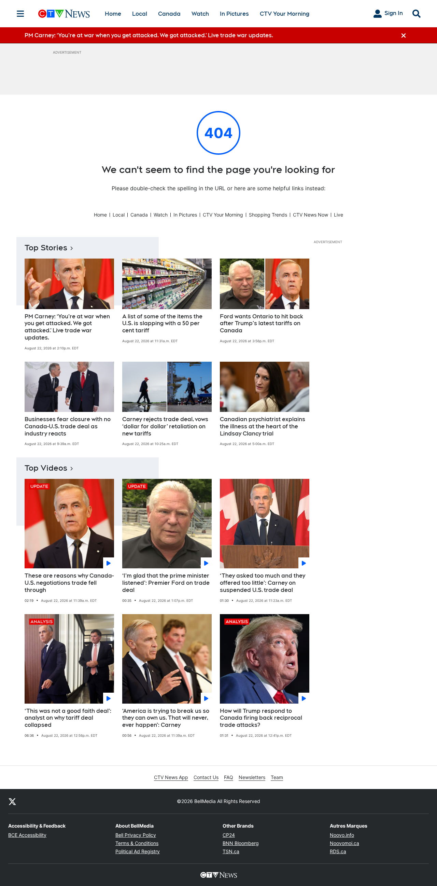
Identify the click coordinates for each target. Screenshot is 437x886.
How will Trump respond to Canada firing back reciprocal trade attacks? (261, 718)
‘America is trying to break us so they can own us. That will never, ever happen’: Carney (165, 718)
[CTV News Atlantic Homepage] (64, 14)
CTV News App (171, 777)
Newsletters (252, 777)
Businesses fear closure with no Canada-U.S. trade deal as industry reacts (68, 426)
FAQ (228, 777)
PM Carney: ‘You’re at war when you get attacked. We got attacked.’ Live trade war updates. (67, 327)
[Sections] (20, 13)
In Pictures (234, 14)
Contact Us (206, 777)
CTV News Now (310, 215)
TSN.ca (231, 851)
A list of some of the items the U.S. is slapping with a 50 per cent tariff (162, 323)
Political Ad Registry (137, 851)
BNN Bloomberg (241, 843)
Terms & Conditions (136, 843)
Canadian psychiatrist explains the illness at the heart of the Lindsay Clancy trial (262, 426)
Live (338, 215)
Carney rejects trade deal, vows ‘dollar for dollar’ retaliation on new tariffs (165, 426)
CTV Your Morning (284, 14)
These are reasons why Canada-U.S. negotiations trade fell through (69, 582)
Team (277, 777)
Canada (169, 14)
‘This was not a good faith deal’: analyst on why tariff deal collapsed (68, 718)
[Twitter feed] (12, 801)
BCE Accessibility (27, 835)
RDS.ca (338, 851)
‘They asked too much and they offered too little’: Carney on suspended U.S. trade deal (262, 582)
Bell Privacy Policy (135, 835)
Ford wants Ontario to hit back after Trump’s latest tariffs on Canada (261, 323)
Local (139, 14)
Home (113, 14)
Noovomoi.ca (344, 843)
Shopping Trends (268, 215)
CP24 (229, 835)
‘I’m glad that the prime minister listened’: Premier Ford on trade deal (166, 582)
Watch (200, 14)
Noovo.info (342, 835)
